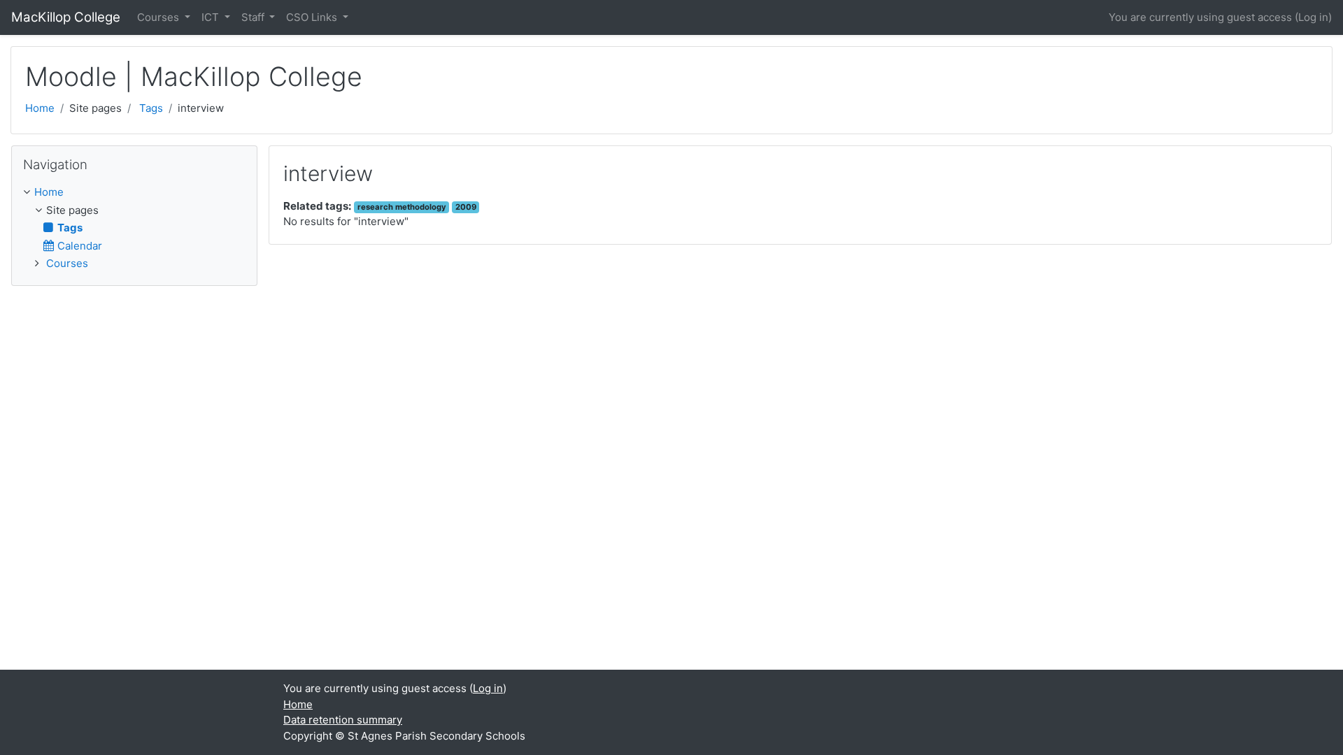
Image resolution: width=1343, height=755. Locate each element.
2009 (465, 207)
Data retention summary (342, 719)
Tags (151, 108)
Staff (254, 17)
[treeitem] (134, 193)
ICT (211, 17)
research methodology (401, 207)
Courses (159, 17)
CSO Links (313, 17)
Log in (1313, 17)
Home (40, 108)
